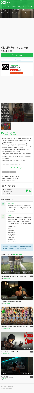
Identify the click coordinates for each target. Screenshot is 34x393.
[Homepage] (11, 67)
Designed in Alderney (7, 386)
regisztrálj (5, 248)
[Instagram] (15, 67)
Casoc (9, 215)
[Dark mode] (29, 7)
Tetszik (14, 134)
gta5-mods (11, 203)
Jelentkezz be (24, 246)
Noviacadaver (15, 65)
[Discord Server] (20, 67)
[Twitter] (13, 67)
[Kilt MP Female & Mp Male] (17, 112)
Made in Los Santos (6, 388)
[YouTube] (17, 67)
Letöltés (18, 55)
